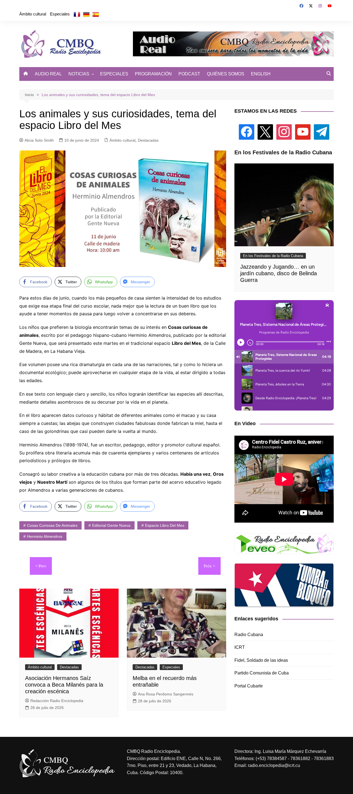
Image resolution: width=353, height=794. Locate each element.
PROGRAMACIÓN (153, 74)
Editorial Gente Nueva (111, 525)
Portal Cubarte (248, 686)
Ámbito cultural (32, 14)
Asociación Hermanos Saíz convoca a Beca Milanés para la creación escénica (64, 684)
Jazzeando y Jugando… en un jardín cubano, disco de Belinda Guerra (278, 273)
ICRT (239, 647)
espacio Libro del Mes (164, 525)
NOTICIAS (78, 74)
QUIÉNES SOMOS (225, 74)
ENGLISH (261, 74)
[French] (77, 14)
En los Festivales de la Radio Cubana (273, 256)
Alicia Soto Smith (39, 140)
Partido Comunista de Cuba (261, 673)
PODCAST (189, 74)
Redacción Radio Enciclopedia (56, 700)
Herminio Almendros (44, 536)
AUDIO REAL (48, 74)
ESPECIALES (114, 74)
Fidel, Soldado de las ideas (261, 660)
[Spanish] (95, 14)
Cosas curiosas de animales (52, 525)
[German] (86, 14)
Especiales (60, 14)
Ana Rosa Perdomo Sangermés (165, 694)
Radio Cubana (248, 634)
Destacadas (148, 140)
